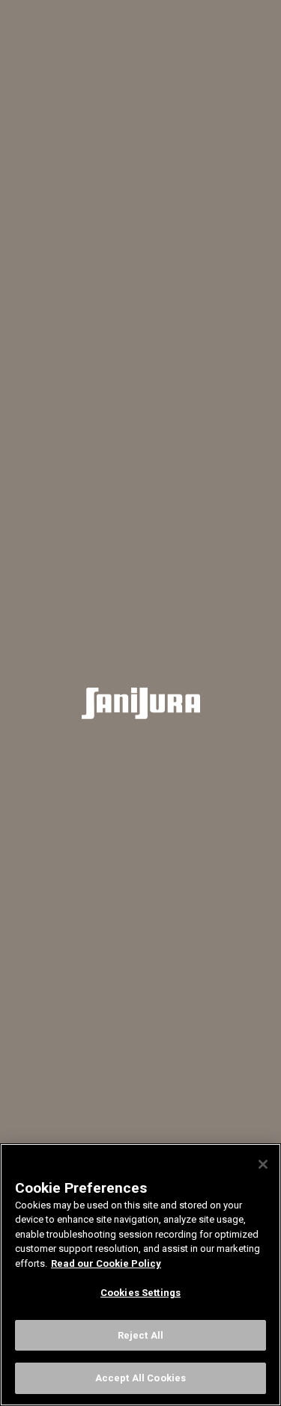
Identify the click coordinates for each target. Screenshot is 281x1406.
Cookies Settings (140, 1292)
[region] (140, 1274)
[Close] (263, 1164)
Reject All (140, 1335)
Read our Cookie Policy (106, 1263)
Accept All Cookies (140, 1378)
